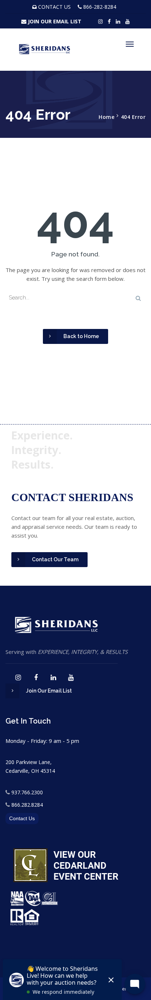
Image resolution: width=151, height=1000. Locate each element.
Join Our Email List (49, 691)
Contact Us (22, 818)
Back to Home (81, 336)
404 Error (133, 116)
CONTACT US (54, 6)
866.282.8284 (27, 804)
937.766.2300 (27, 792)
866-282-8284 (99, 6)
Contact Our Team (55, 559)
